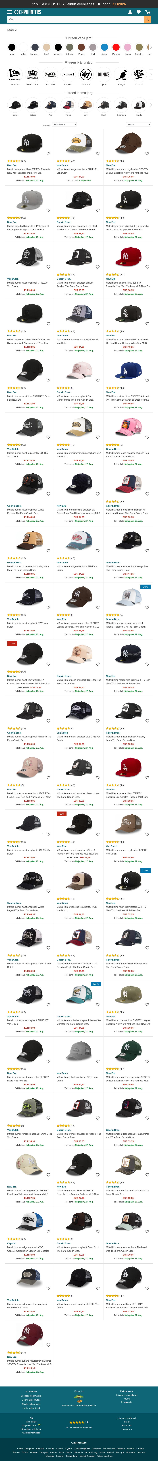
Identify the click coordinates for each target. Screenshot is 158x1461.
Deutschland (109, 1448)
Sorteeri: (46, 125)
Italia (61, 1452)
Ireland (53, 1452)
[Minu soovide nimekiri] (138, 12)
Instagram (127, 1429)
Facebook (127, 1425)
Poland (110, 1452)
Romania (130, 1452)
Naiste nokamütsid (31, 1404)
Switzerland (71, 1456)
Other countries (104, 1456)
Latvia (69, 1452)
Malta (102, 1452)
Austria (20, 1448)
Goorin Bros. (64, 222)
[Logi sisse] (130, 12)
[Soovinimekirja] (48, 153)
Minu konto (31, 1421)
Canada (50, 1448)
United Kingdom (87, 1456)
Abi (31, 1418)
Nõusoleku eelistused (31, 1429)
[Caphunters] (48, 11)
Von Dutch (62, 165)
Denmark (96, 1448)
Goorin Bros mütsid (31, 1400)
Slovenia (50, 1456)
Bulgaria (40, 1448)
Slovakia (141, 1452)
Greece (33, 1452)
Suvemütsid (31, 1391)
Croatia (59, 1448)
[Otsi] (147, 19)
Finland (140, 1448)
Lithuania (78, 1452)
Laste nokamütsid (31, 1408)
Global (25, 1452)
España (121, 1448)
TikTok (127, 1421)
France (16, 1452)
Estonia (130, 1448)
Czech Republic (82, 1448)
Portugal (120, 1452)
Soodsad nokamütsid (31, 1396)
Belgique (29, 1448)
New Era (11, 165)
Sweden (60, 1456)
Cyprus (68, 1448)
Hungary (44, 1452)
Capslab (11, 1243)
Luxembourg (91, 1452)
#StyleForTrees (30, 1425)
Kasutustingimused (31, 1432)
